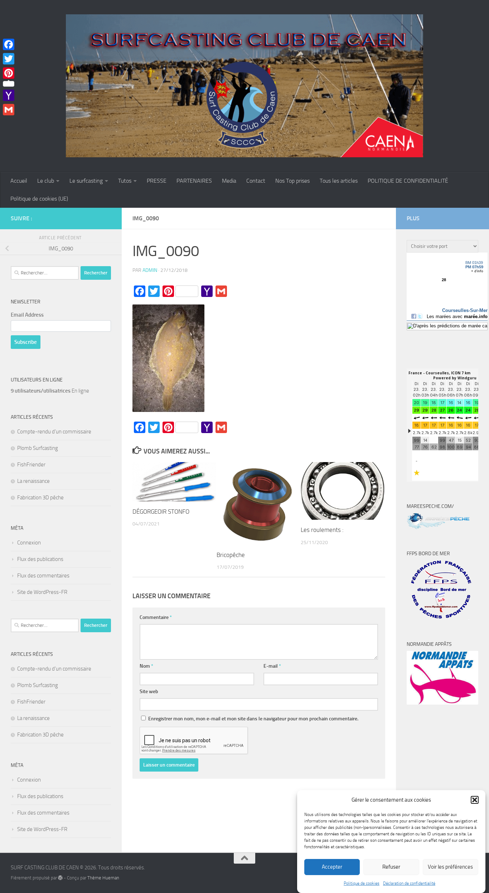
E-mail (272, 666)
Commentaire (156, 617)
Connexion (29, 542)
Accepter (332, 867)
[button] (474, 799)
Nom (146, 666)
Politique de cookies (361, 883)
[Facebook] (8, 44)
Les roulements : (322, 529)
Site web (149, 691)
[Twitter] (8, 59)
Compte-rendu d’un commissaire (54, 431)
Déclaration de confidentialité (409, 883)
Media (229, 180)
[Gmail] (8, 109)
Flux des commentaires (43, 575)
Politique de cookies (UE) (39, 198)
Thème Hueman (103, 877)
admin (149, 270)
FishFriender (31, 464)
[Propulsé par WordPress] (60, 877)
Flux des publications (40, 559)
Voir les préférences (450, 867)
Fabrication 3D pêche (40, 497)
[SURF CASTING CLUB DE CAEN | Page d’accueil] (244, 86)
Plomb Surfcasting (37, 448)
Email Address (27, 315)
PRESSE (156, 180)
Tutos (124, 180)
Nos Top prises (292, 180)
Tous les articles (339, 180)
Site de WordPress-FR (42, 592)
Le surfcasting (86, 180)
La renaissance (33, 481)
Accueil (18, 180)
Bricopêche (231, 554)
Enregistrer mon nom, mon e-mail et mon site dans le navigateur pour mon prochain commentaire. (253, 719)
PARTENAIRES (194, 180)
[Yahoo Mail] (8, 95)
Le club (45, 180)
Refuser (391, 867)
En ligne (50, 391)
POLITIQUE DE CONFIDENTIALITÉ (408, 180)
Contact (255, 180)
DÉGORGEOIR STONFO (160, 511)
